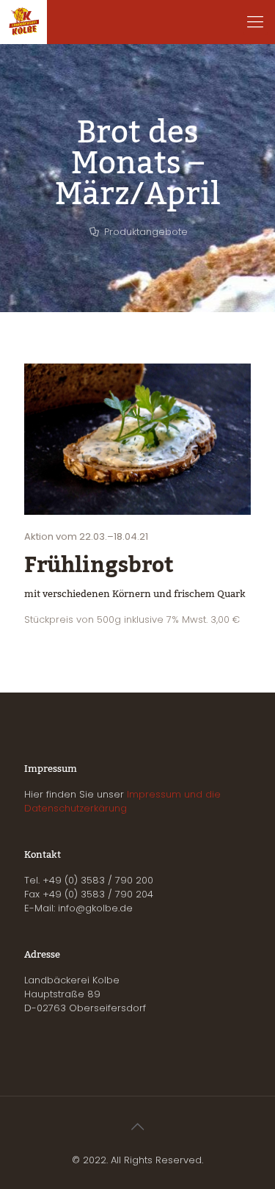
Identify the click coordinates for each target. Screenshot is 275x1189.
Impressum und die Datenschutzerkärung (122, 801)
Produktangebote (146, 232)
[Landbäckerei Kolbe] (23, 22)
